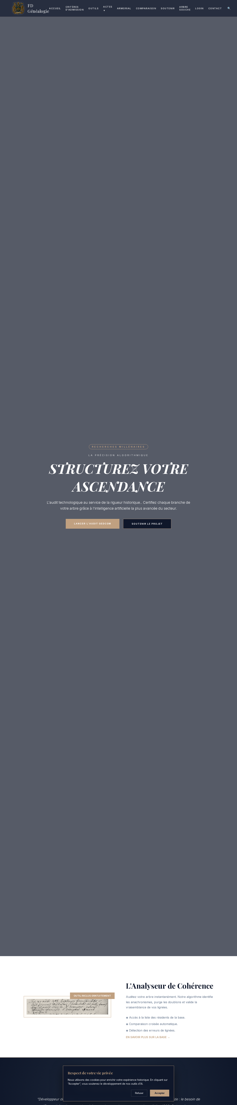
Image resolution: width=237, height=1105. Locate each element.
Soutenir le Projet (147, 523)
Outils (93, 8)
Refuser (139, 1093)
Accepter (160, 1093)
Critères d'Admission (75, 8)
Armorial (124, 8)
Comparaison (146, 8)
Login (199, 8)
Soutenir (168, 8)
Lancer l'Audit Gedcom (92, 523)
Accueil (55, 8)
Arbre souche (185, 8)
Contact (215, 8)
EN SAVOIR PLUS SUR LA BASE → (148, 1037)
